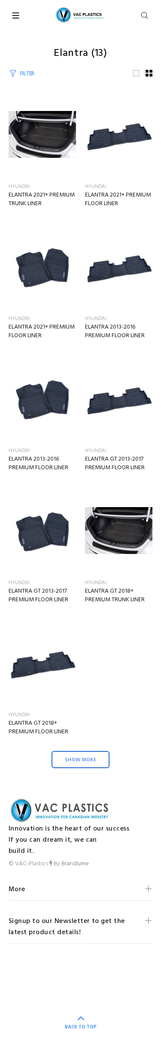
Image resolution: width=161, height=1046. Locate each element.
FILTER (27, 73)
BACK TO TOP (81, 1027)
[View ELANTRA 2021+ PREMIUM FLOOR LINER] (119, 134)
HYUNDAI (19, 186)
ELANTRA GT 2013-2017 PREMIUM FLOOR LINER (115, 463)
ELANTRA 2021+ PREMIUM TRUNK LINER (42, 199)
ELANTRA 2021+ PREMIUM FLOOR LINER (118, 199)
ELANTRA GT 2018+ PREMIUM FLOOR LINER (38, 727)
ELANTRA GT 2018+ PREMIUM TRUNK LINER (115, 595)
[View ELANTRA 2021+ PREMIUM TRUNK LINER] (42, 134)
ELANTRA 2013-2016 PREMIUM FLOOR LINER (115, 331)
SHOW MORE (80, 760)
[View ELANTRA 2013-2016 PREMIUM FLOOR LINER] (119, 266)
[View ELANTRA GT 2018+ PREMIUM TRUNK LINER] (119, 530)
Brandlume (75, 864)
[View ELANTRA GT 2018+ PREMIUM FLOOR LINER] (42, 662)
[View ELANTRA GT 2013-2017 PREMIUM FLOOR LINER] (119, 398)
